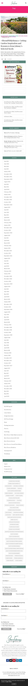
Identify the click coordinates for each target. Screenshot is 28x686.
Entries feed (7, 466)
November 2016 (8, 388)
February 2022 (7, 245)
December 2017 (8, 358)
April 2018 (6, 347)
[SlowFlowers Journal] (14, 3)
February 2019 (7, 324)
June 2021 (6, 263)
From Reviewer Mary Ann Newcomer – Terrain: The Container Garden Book (13, 102)
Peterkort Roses (14, 524)
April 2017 (6, 376)
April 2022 (6, 240)
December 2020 (8, 276)
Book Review (8, 486)
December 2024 (8, 174)
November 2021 (8, 250)
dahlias (19, 488)
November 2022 (8, 227)
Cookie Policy (8, 681)
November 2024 (8, 176)
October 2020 (7, 281)
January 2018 (7, 355)
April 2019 (6, 319)
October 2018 (7, 332)
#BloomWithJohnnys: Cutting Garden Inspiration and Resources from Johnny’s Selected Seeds (13, 44)
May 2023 (6, 215)
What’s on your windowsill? (15, 151)
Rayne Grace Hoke (14, 526)
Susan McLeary (9, 555)
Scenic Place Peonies (14, 529)
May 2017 (6, 373)
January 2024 (7, 194)
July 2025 (6, 169)
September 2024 (8, 179)
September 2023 (8, 204)
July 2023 (6, 210)
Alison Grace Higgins (14, 481)
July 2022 (6, 238)
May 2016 (6, 391)
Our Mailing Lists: (7, 587)
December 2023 (8, 197)
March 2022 (7, 243)
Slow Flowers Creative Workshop (14, 538)
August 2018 (7, 337)
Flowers (13, 36)
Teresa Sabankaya (18, 558)
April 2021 (6, 266)
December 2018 (8, 327)
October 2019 (7, 307)
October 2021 (7, 253)
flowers (19, 500)
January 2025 (7, 171)
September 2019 (8, 309)
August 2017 (7, 368)
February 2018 (7, 353)
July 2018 (6, 340)
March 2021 (7, 268)
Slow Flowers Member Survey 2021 (14, 550)
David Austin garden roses (14, 490)
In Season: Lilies (8, 116)
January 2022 (7, 248)
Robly (22, 594)
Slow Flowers (14, 534)
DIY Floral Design (8, 419)
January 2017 (7, 383)
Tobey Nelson (10, 560)
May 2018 (6, 345)
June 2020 (6, 291)
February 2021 (7, 271)
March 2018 (7, 350)
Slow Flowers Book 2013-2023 (11, 438)
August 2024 (7, 181)
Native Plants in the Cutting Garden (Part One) (13, 146)
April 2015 (6, 396)
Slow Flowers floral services (10, 590)
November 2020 (8, 278)
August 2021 (7, 258)
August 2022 (7, 235)
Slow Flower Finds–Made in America (13, 435)
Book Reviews (7, 409)
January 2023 (7, 225)
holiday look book (9, 505)
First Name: (6, 580)
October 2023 (7, 202)
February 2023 (7, 222)
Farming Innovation (6, 36)
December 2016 (8, 386)
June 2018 (6, 342)
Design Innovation (8, 416)
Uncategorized (8, 450)
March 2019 (7, 322)
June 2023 (6, 212)
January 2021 (7, 273)
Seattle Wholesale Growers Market (14, 531)
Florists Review (11, 500)
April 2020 (6, 296)
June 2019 (6, 314)
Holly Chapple (19, 505)
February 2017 (7, 381)
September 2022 (8, 232)
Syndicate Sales (19, 555)
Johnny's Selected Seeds (14, 510)
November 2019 (8, 304)
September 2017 (8, 365)
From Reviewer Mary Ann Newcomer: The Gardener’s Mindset (13, 107)
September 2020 (8, 284)
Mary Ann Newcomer (18, 514)
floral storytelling (14, 498)
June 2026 (6, 164)
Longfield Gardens (18, 512)
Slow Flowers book (14, 536)
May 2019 (6, 317)
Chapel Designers (11, 488)
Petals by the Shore (14, 522)
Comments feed (8, 469)
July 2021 (6, 261)
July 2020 (6, 289)
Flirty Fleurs (19, 495)
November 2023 (8, 199)
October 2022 (7, 230)
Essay (5, 422)
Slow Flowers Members (10, 447)
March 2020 (7, 299)
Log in (5, 464)
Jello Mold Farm (14, 507)
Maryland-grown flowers (14, 517)
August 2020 (7, 286)
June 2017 (6, 370)
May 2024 (6, 187)
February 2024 (7, 192)
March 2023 (7, 220)
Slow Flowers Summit (14, 553)
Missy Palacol (14, 519)
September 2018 (8, 335)
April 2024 (6, 189)
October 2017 (7, 363)
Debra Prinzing (9, 493)
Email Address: (6, 574)
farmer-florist (10, 495)
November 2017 (8, 360)
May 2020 (6, 294)
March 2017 (7, 378)
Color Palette (7, 412)
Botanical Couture (18, 486)
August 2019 (7, 312)
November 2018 (8, 330)
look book (8, 514)
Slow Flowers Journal (14, 546)
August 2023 (7, 207)
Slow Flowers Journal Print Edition (13, 444)
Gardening (6, 431)
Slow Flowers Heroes (9, 441)
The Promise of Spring (13, 132)
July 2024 (6, 184)
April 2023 (6, 217)
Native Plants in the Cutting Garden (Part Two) (13, 137)
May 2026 (6, 166)
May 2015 (6, 393)
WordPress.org (8, 471)
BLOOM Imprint (8, 406)
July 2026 (6, 161)
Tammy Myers (9, 558)
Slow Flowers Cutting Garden (14, 541)
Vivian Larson (18, 560)
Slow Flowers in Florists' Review (14, 543)
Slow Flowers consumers (10, 589)
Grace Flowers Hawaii (14, 502)
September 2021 (8, 255)
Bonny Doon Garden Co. (14, 483)
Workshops (7, 453)
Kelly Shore (8, 512)
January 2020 (7, 301)
